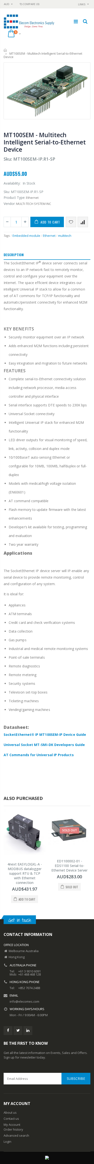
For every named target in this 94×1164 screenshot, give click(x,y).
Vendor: (9, 203)
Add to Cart (50, 221)
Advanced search (16, 1135)
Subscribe (76, 1078)
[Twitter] (17, 1030)
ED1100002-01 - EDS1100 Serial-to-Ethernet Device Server (69, 866)
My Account (12, 1124)
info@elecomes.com (24, 1001)
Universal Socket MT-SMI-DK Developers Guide (44, 744)
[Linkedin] (27, 1030)
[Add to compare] (83, 222)
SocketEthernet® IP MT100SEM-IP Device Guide (45, 734)
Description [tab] (14, 254)
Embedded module (26, 235)
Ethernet (49, 235)
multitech (64, 235)
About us (10, 1112)
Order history (13, 1129)
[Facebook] (8, 1030)
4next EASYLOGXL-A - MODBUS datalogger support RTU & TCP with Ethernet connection (24, 873)
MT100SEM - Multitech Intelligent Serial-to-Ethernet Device (45, 142)
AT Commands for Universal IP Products (39, 755)
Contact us (11, 1118)
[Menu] (76, 21)
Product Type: (14, 197)
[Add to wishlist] (71, 222)
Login (7, 1141)
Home (5, 50)
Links (82, 4)
